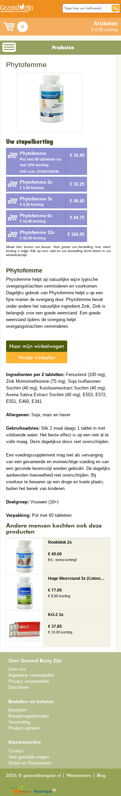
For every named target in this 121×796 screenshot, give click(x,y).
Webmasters (79, 776)
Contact (16, 750)
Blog (101, 776)
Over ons (17, 669)
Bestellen (17, 710)
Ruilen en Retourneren (29, 763)
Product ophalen (24, 728)
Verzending (19, 722)
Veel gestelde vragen (28, 756)
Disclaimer (18, 687)
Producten (63, 48)
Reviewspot (45, 790)
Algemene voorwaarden (31, 675)
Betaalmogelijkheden (28, 716)
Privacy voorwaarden (28, 681)
